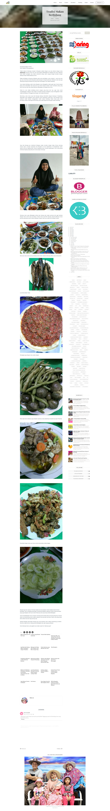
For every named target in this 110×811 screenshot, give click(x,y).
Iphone (79, 311)
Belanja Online (83, 285)
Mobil (79, 340)
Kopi (78, 324)
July (72, 242)
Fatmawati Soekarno (82, 302)
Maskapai (86, 337)
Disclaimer (73, 2)
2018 (71, 235)
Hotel (87, 307)
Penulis (83, 353)
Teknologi (79, 375)
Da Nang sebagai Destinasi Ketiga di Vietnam (44, 671)
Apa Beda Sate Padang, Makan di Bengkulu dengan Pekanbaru (25, 648)
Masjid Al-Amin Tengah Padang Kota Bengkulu (80, 246)
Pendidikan (74, 351)
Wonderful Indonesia (75, 386)
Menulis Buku (72, 340)
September (73, 240)
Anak (85, 280)
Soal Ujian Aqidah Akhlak (79, 370)
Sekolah (75, 368)
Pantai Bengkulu (76, 348)
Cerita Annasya (74, 292)
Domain (86, 298)
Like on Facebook (78, 473)
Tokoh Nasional (74, 379)
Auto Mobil (85, 281)
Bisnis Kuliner (85, 287)
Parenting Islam (74, 349)
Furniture (84, 303)
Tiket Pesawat (78, 377)
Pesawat (76, 359)
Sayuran (79, 366)
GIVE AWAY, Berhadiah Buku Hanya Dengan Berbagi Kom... (79, 253)
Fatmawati (73, 302)
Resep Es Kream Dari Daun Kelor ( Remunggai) (55, 660)
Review (92, 2)
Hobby (82, 307)
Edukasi (78, 300)
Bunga (79, 291)
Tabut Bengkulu (54, 647)
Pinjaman (82, 359)
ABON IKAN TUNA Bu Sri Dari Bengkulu (79, 268)
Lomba (74, 335)
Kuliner (86, 2)
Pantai (84, 346)
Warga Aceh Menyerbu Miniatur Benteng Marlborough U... (79, 266)
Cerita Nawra (84, 292)
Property (72, 362)
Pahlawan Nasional (76, 346)
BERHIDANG (22, 72)
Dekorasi (80, 296)
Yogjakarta (85, 386)
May (72, 244)
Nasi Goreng (79, 342)
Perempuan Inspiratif (75, 357)
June (72, 243)
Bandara (74, 283)
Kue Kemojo (33, 681)
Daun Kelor (72, 296)
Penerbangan (83, 351)
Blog (80, 289)
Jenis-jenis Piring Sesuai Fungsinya (80, 458)
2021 (71, 231)
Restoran (72, 364)
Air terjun (79, 280)
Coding (72, 294)
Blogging (85, 289)
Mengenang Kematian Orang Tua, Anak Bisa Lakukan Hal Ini (81, 399)
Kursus (77, 329)
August (72, 241)
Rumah (73, 366)
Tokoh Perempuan (84, 379)
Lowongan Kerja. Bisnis (75, 337)
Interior (80, 309)
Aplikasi (79, 281)
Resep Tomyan (84, 362)
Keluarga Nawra (75, 322)
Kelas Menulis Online (75, 318)
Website (76, 384)
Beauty (84, 283)
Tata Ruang (72, 375)
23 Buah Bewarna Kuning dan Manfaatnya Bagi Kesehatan (81, 445)
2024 (71, 228)
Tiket (71, 377)
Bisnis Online (73, 289)
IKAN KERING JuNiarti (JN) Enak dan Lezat (79, 267)
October (72, 239)
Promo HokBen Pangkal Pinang (79, 405)
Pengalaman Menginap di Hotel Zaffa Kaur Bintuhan (25, 660)
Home (55, 2)
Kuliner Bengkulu (74, 327)
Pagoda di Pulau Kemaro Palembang (78, 254)
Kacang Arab (72, 313)
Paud (81, 349)
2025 (71, 227)
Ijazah (70, 309)
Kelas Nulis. (75, 320)
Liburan (72, 331)
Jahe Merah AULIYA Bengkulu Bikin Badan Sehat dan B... (80, 270)
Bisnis (78, 287)
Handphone (85, 305)
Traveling (80, 2)
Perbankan (84, 355)
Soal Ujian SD (76, 371)
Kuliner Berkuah (84, 327)
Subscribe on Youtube (78, 476)
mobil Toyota (86, 340)
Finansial (77, 303)
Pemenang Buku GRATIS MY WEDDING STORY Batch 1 (80, 257)
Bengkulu (72, 287)
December (73, 237)
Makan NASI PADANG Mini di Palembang (79, 259)
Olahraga (71, 344)
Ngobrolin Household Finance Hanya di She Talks (80, 452)
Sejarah (85, 366)
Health (71, 307)
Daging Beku (85, 294)
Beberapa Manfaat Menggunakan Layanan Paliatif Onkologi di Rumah (81, 438)
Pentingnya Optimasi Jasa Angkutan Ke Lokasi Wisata (80, 264)
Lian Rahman (84, 329)
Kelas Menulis (83, 316)
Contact (66, 2)
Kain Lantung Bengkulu (83, 313)
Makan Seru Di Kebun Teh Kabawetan (78, 258)
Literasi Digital (84, 333)
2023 (71, 229)
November (73, 238)
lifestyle (79, 331)
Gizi (76, 305)
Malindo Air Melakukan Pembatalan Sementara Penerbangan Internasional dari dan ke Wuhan (25, 672)
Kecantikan (74, 316)
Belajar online (74, 285)
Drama (73, 300)
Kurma (72, 329)
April (72, 272)
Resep (78, 362)
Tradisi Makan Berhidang (75, 255)
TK (87, 377)
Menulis (85, 338)
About (60, 2)
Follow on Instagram (78, 478)
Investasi (73, 311)
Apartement (72, 281)
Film (72, 303)
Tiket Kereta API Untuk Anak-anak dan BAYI (79, 260)
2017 (71, 236)
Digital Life (72, 298)
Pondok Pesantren (76, 360)
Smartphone (82, 368)
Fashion (84, 300)
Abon (73, 280)
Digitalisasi (79, 298)
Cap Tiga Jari (86, 291)
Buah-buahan (72, 291)
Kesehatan (84, 322)
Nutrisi (85, 342)
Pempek (86, 349)
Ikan (75, 309)
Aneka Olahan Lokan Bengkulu (79, 424)
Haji (80, 305)
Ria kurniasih (27, 712)
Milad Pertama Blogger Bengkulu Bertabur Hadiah (81, 412)
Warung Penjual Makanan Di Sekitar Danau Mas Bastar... (80, 262)
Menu (80, 338)
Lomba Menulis (81, 335)
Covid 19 (78, 294)
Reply (23, 719)
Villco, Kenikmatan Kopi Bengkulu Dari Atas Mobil (79, 250)
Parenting (84, 348)
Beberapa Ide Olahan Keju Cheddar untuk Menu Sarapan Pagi (35, 648)
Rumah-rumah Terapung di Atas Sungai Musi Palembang (79, 248)
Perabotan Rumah (75, 355)
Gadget (71, 305)
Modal (72, 342)
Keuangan (72, 324)
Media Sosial (74, 338)
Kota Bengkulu (84, 324)
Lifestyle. (85, 331)
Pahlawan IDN (86, 344)
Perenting (85, 357)
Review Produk (85, 364)
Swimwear (83, 371)
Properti (84, 360)
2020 (71, 232)
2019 (71, 233)
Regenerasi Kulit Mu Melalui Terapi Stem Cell (79, 251)
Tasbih (83, 373)
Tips (84, 377)
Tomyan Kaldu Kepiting (45, 634)
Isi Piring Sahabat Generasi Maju (79, 418)
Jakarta (85, 311)
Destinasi (86, 296)
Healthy (77, 307)
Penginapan (76, 353)
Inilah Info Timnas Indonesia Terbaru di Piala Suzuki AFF (81, 431)
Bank (79, 283)
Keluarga (83, 320)
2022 (71, 230)
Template (86, 375)
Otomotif (78, 344)
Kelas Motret (85, 318)
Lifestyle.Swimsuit (74, 333)
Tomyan (72, 381)
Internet (87, 309)
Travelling (85, 381)
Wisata (81, 384)
